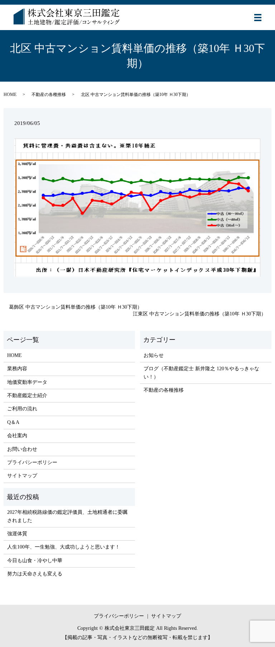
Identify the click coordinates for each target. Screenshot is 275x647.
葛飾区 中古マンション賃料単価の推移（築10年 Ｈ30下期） (75, 307)
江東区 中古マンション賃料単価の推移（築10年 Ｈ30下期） (199, 314)
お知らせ (154, 355)
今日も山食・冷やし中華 (34, 560)
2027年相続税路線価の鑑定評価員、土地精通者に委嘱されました (67, 516)
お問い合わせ (22, 449)
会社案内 (17, 435)
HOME (10, 94)
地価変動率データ (27, 382)
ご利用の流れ (22, 408)
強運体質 (17, 533)
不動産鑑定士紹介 (27, 395)
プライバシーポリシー (32, 462)
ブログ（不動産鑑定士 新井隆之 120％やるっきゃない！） (201, 372)
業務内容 (17, 368)
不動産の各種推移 (49, 94)
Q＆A (13, 422)
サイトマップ (22, 475)
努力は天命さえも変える (34, 573)
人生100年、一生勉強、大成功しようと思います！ (63, 547)
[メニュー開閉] (257, 17)
